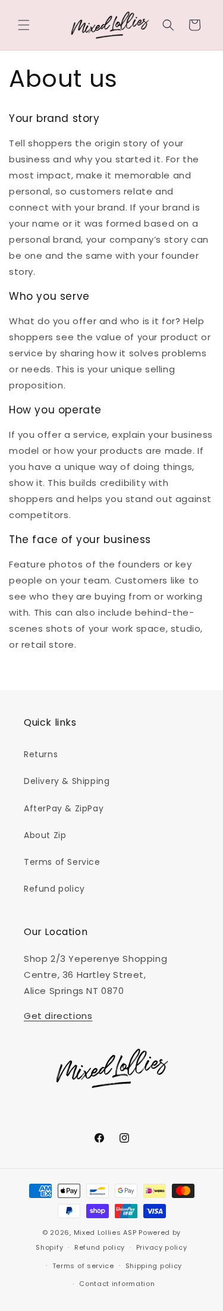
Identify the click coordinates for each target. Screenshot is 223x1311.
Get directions (58, 1015)
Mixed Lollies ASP (105, 1232)
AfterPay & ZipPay (63, 808)
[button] (24, 25)
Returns (41, 754)
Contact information (117, 1283)
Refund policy (54, 889)
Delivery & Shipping (66, 781)
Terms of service (83, 1266)
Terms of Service (62, 862)
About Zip (45, 835)
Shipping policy (154, 1266)
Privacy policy (161, 1247)
